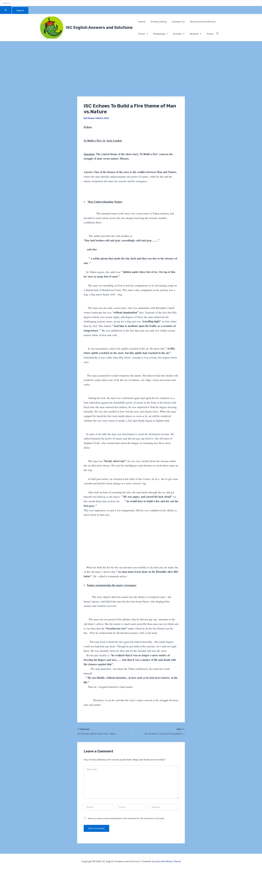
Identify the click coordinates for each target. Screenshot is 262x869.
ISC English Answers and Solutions (99, 27)
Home (141, 21)
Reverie (194, 33)
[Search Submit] (6, 10)
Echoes (177, 33)
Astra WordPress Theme (168, 861)
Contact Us (178, 21)
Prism (141, 33)
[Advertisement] (131, 74)
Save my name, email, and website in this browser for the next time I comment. (126, 818)
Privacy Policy (158, 21)
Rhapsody (159, 33)
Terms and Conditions (203, 21)
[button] (146, 34)
